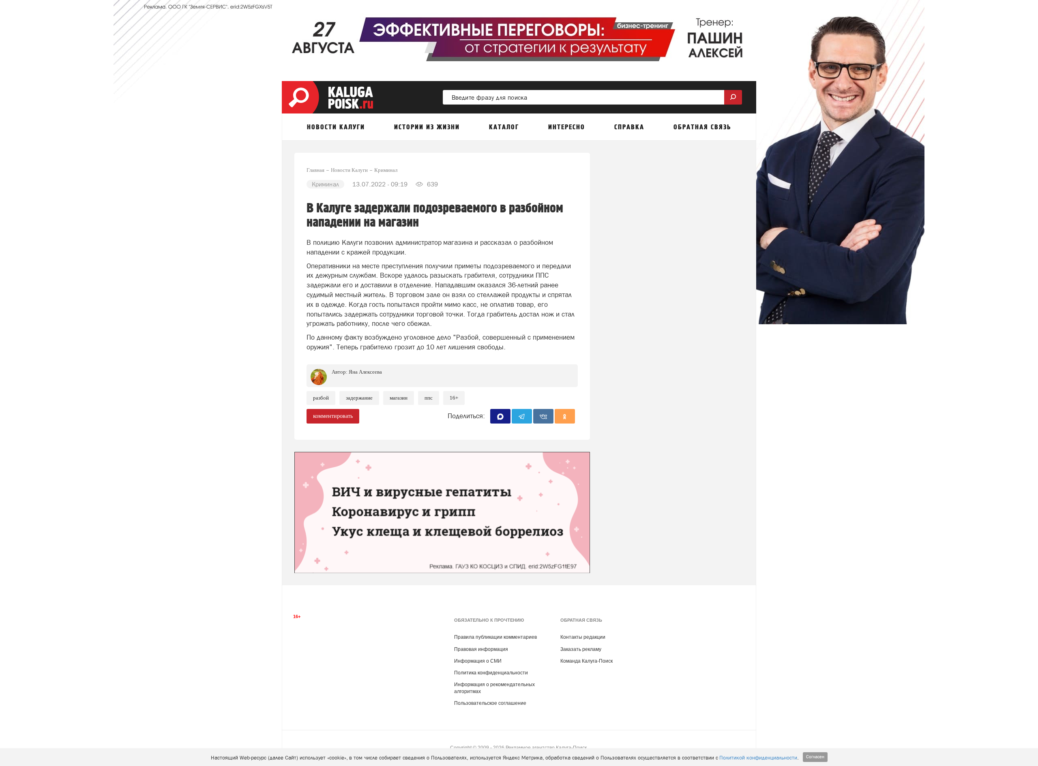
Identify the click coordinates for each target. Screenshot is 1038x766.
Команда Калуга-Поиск (586, 661)
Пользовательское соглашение (490, 703)
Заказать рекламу (580, 649)
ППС (429, 398)
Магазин (398, 398)
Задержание (359, 398)
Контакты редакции (582, 637)
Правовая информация (481, 649)
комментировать (333, 416)
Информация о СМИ (478, 661)
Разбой (321, 398)
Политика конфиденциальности (491, 673)
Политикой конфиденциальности (758, 758)
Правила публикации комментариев (495, 637)
